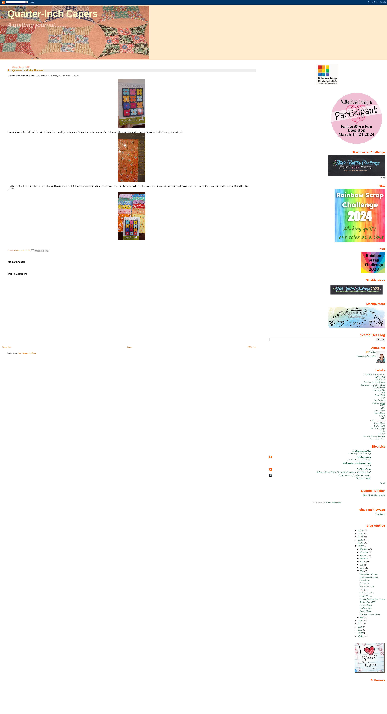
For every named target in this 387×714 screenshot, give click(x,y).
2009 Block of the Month (374, 374)
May (362, 571)
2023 (361, 540)
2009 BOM (380, 377)
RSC (383, 418)
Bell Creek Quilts (364, 457)
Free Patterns (379, 400)
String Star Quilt (367, 586)
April (362, 617)
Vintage (381, 433)
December (364, 549)
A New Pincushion (367, 592)
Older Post (252, 347)
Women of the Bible (377, 438)
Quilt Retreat (379, 410)
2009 (361, 636)
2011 (360, 630)
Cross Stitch (380, 395)
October (363, 555)
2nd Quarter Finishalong (374, 382)
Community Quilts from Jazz (360, 453)
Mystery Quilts (379, 402)
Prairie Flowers (366, 595)
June (362, 567)
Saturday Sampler (377, 420)
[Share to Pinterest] (47, 250)
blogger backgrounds (333, 502)
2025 (360, 533)
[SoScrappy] (327, 84)
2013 (360, 623)
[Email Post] (32, 250)
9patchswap (380, 514)
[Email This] (35, 250)
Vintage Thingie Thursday (374, 436)
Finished (367, 465)
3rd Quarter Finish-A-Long (373, 384)
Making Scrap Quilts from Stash (357, 463)
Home (129, 347)
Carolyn (372, 352)
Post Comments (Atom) (27, 353)
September (364, 558)
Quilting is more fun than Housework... (354, 475)
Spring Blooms (365, 611)
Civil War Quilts (364, 469)
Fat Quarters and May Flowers (372, 599)
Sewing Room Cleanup (369, 574)
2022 (361, 543)
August (363, 561)
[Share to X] (41, 250)
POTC (382, 405)
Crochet (382, 392)
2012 (360, 627)
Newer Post (6, 347)
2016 (360, 620)
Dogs (383, 397)
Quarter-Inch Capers (52, 13)
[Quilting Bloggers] (374, 495)
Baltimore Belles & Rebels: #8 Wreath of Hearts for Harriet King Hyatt (344, 472)
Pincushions (365, 580)
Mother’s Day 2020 (368, 602)
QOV (382, 408)
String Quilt (379, 426)
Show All (382, 483)
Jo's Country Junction (362, 451)
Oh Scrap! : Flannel (363, 478)
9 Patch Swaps (379, 387)
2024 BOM (380, 379)
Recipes (382, 415)
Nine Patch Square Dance (370, 614)
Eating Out (364, 589)
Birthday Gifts (366, 608)
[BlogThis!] (38, 250)
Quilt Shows (379, 413)
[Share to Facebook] (44, 250)
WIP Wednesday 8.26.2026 (359, 459)
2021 (360, 546)
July (362, 564)
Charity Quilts (379, 390)
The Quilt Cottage (377, 428)
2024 (360, 536)
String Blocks (379, 423)
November (364, 552)
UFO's (382, 431)
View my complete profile (366, 356)
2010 (360, 633)
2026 (361, 530)
